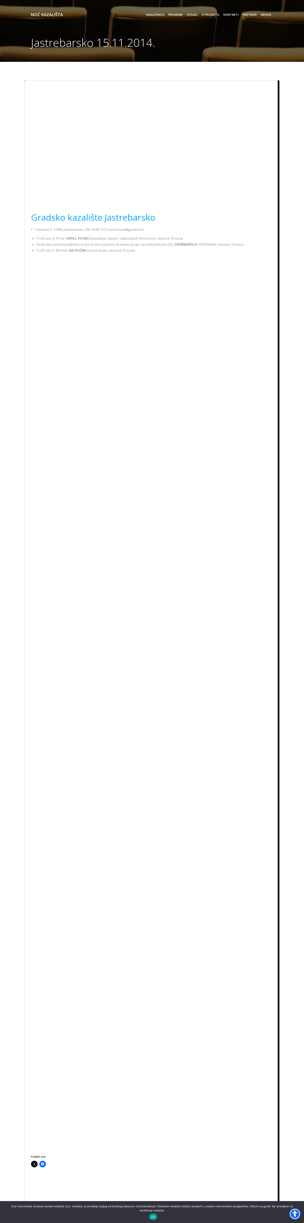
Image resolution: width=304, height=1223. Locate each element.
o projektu (210, 15)
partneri (250, 15)
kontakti (230, 15)
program (175, 15)
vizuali (192, 15)
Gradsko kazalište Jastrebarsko (93, 217)
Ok (153, 1216)
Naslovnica (155, 15)
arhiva (266, 15)
